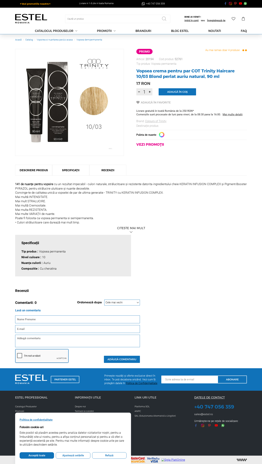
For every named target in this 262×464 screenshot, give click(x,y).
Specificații (70, 170)
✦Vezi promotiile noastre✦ (35, 3)
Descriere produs (34, 170)
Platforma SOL (142, 406)
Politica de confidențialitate (36, 419)
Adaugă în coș (177, 91)
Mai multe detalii (233, 114)
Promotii (104, 30)
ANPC (138, 411)
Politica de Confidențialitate (141, 383)
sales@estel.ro (203, 414)
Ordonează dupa (89, 302)
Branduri (143, 30)
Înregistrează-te (216, 20)
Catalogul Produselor (26, 406)
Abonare (232, 379)
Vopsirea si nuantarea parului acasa (55, 39)
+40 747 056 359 (214, 406)
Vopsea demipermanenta (89, 39)
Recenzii (107, 170)
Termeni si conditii (84, 411)
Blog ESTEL (180, 30)
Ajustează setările (73, 455)
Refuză (109, 455)
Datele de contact (209, 397)
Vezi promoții (150, 144)
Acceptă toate (37, 455)
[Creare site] (242, 460)
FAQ (244, 30)
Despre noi (80, 406)
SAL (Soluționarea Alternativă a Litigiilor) (155, 415)
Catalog (29, 39)
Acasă (18, 39)
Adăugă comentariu (121, 359)
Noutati (214, 30)
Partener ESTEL (65, 379)
